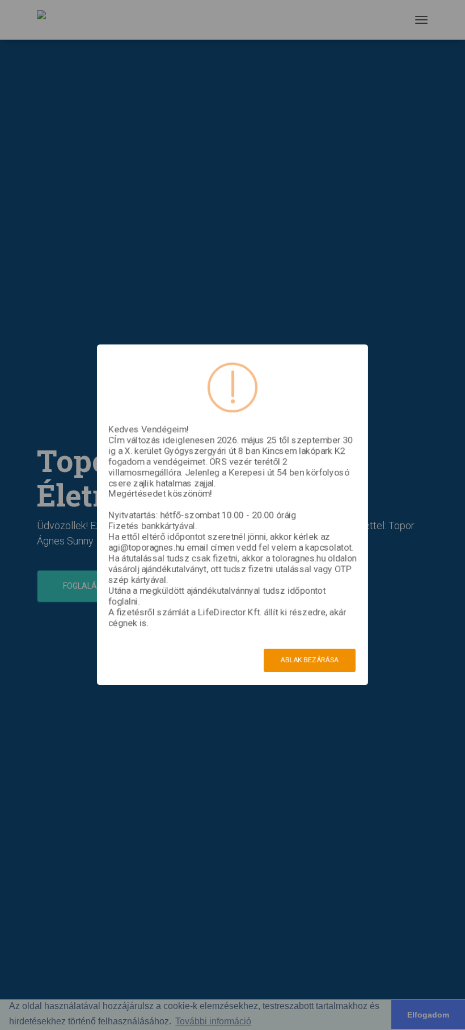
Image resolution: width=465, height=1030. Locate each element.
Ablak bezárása (310, 660)
